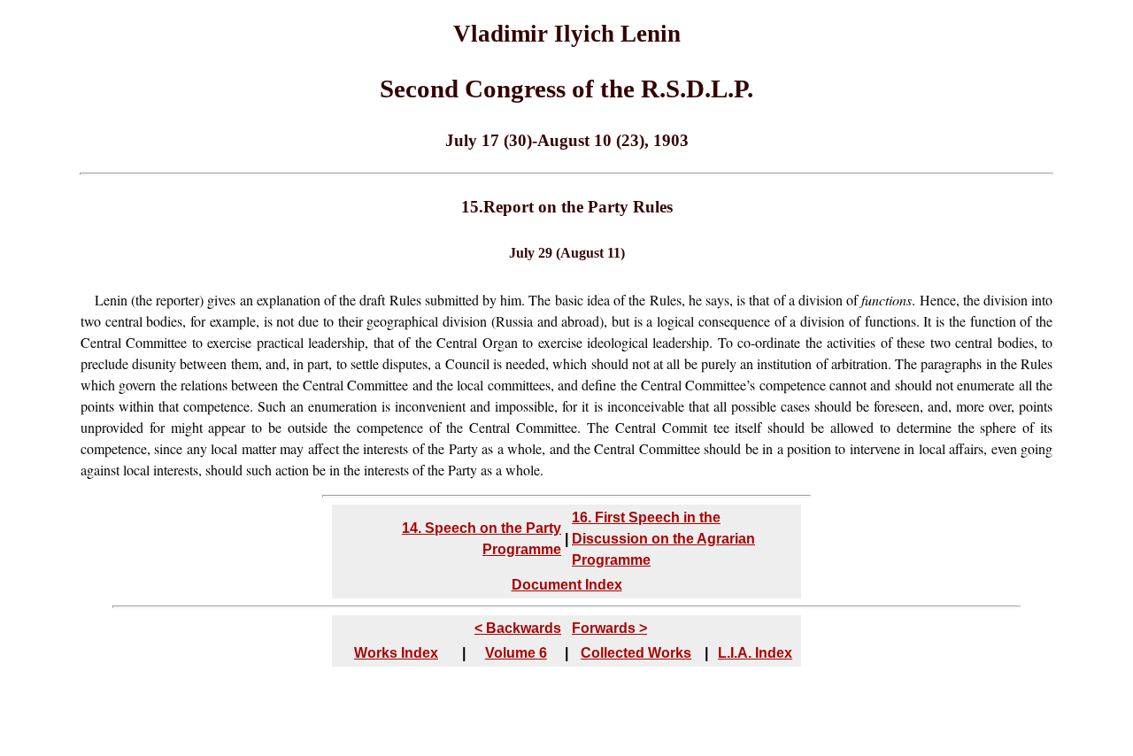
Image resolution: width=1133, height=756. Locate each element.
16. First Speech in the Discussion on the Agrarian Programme (663, 538)
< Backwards (517, 628)
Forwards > (609, 628)
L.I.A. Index (755, 652)
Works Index (396, 652)
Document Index (567, 584)
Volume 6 (516, 652)
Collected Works (636, 652)
